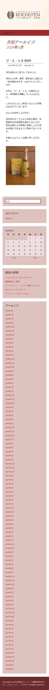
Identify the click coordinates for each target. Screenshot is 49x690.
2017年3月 (9, 641)
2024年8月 (9, 371)
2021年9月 (9, 476)
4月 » (36, 258)
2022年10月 (9, 435)
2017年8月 (9, 625)
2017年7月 (9, 629)
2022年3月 (9, 451)
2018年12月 (9, 576)
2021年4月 (9, 496)
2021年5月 (9, 492)
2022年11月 (9, 431)
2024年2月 (9, 387)
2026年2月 (9, 323)
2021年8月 (9, 480)
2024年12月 (9, 359)
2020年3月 (9, 532)
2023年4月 (9, 415)
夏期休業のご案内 (12, 281)
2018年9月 (9, 588)
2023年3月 (9, 419)
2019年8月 (9, 556)
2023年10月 (9, 403)
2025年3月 (9, 347)
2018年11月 (9, 580)
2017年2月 (9, 645)
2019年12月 (9, 544)
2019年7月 (9, 560)
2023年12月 (9, 395)
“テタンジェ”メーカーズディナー (18, 277)
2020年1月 (9, 540)
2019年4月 (9, 568)
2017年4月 (9, 637)
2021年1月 (9, 508)
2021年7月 (9, 484)
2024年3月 (9, 383)
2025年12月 (9, 327)
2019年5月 (9, 564)
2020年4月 (9, 528)
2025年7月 (9, 339)
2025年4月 (9, 343)
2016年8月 (9, 669)
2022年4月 (9, 447)
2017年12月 (9, 608)
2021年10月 (9, 472)
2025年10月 (9, 335)
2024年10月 (9, 367)
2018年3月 (9, 600)
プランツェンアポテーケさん (17, 293)
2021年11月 (9, 468)
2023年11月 (9, 399)
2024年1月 (9, 391)
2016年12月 (9, 653)
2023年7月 (9, 411)
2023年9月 (9, 407)
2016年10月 (9, 661)
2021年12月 (9, 464)
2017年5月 (9, 633)
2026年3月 (9, 319)
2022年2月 (9, 455)
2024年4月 (9, 379)
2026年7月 (9, 315)
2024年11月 (9, 363)
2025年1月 (9, 355)
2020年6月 (9, 520)
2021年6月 (9, 488)
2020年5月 (9, 524)
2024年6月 (9, 375)
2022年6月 (9, 443)
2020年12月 (9, 512)
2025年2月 (9, 351)
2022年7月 (9, 439)
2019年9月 (9, 552)
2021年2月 (9, 504)
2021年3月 (9, 500)
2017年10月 (9, 616)
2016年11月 (9, 657)
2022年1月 (9, 459)
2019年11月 (9, 548)
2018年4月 (9, 596)
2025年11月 (9, 331)
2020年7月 (9, 516)
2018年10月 (9, 584)
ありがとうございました (15, 289)
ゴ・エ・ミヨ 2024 (18, 60)
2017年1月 (9, 649)
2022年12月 (9, 427)
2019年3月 (9, 572)
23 (35, 250)
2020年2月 (9, 536)
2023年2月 (9, 423)
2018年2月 (9, 604)
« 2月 (14, 258)
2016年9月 (9, 665)
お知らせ (30, 65)
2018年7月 (9, 592)
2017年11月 (9, 612)
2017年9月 (9, 620)
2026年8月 (9, 311)
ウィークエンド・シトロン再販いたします (22, 285)
